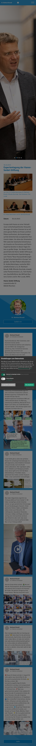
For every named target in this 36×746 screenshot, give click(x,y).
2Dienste (9, 380)
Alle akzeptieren (29, 385)
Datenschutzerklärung (24, 368)
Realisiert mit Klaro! (30, 388)
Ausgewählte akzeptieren (8, 385)
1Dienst (9, 376)
